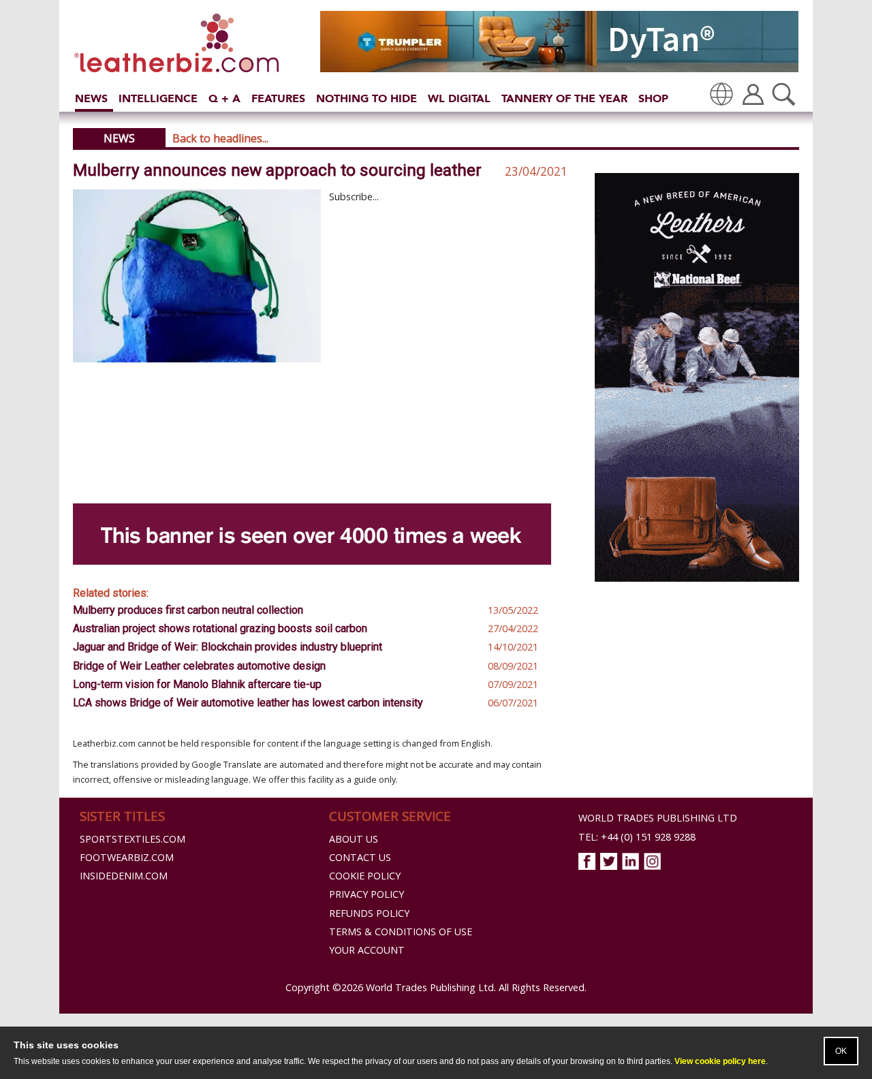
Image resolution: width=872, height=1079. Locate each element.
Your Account (367, 949)
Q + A (224, 98)
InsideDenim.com (124, 875)
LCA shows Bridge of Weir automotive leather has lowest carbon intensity (248, 702)
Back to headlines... (220, 138)
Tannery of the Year (564, 98)
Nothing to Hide (366, 98)
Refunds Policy (369, 913)
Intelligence (158, 98)
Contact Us (360, 857)
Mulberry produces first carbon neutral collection (188, 610)
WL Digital (459, 98)
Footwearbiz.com (127, 857)
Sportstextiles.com (132, 838)
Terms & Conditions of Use (400, 931)
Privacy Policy (366, 894)
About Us (353, 838)
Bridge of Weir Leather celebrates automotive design (199, 665)
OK (841, 1051)
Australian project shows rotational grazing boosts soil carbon (220, 628)
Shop (653, 98)
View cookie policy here (720, 1061)
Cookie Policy (365, 875)
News (91, 98)
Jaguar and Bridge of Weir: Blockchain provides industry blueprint (227, 646)
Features (278, 98)
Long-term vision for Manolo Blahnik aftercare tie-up (197, 684)
